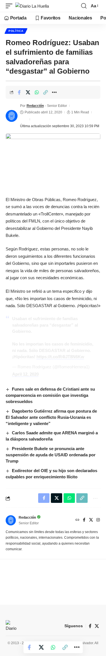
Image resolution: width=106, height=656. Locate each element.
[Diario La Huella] (32, 6)
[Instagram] (98, 520)
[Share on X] (28, 92)
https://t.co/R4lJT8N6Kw (60, 356)
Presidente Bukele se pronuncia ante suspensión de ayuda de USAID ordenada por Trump (51, 454)
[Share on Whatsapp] (37, 92)
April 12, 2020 (25, 374)
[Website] (77, 520)
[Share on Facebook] (19, 92)
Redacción (35, 106)
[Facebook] (84, 520)
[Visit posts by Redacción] (12, 116)
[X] (91, 520)
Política (15, 30)
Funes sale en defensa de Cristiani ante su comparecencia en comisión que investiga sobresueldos (50, 395)
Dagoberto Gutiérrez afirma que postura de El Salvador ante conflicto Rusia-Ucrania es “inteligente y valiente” (51, 417)
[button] (10, 6)
